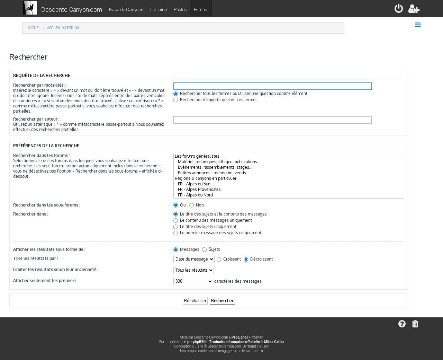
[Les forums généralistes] (289, 156)
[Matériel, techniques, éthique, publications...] (289, 162)
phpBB (198, 342)
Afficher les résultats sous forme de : (49, 249)
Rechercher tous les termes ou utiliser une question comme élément (243, 93)
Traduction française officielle (234, 342)
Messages (189, 249)
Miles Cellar (274, 342)
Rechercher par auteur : (36, 119)
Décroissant (261, 259)
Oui (183, 205)
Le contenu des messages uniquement (215, 220)
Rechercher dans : (30, 214)
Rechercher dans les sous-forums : (46, 205)
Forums (201, 9)
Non (199, 205)
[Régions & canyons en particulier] (289, 178)
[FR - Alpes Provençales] (289, 189)
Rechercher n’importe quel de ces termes (218, 99)
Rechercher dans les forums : (41, 155)
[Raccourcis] (419, 25)
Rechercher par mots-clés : (39, 85)
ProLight (239, 337)
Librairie (158, 9)
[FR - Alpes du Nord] (289, 195)
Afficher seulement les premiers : (46, 280)
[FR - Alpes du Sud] (289, 184)
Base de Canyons (126, 9)
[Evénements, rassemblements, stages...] (289, 167)
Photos (180, 9)
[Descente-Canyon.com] (30, 8)
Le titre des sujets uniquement (207, 226)
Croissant (231, 259)
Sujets (214, 249)
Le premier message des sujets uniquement (220, 232)
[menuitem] (399, 10)
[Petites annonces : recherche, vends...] (289, 173)
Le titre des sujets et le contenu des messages (223, 214)
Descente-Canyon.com (71, 9)
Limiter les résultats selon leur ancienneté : (56, 269)
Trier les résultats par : (35, 258)
